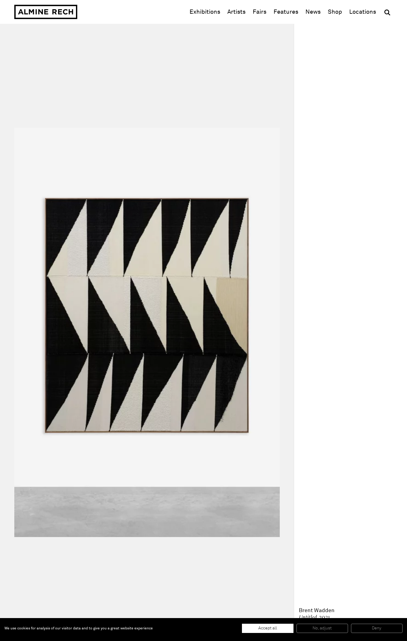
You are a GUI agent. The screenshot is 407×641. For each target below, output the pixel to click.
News (313, 12)
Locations (362, 12)
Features (286, 12)
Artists (236, 12)
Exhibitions (204, 12)
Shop (335, 12)
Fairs (259, 12)
